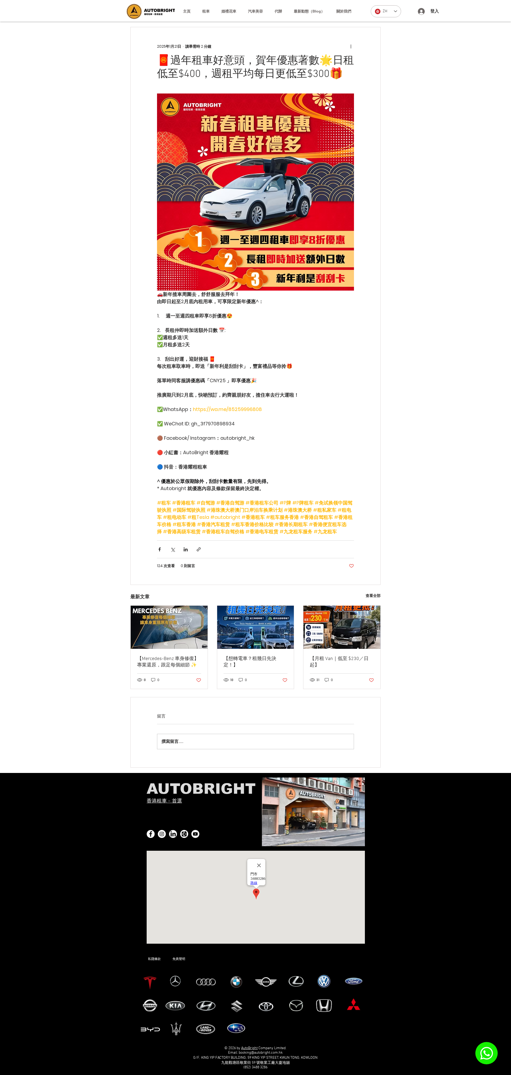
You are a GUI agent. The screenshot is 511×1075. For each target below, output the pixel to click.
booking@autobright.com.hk (261, 1052)
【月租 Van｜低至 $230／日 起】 (339, 662)
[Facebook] (151, 834)
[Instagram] (162, 834)
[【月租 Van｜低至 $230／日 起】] (341, 627)
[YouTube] (195, 834)
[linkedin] (173, 834)
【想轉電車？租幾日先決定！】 (250, 662)
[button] (206, 11)
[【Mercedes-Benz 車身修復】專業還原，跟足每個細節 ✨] (169, 627)
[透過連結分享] (198, 549)
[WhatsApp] (486, 1053)
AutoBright (249, 1048)
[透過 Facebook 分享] (159, 549)
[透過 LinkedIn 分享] (185, 549)
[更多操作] (351, 46)
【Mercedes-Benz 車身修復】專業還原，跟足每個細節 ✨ (168, 662)
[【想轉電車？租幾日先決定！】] (255, 627)
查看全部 (373, 595)
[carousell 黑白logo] (184, 834)
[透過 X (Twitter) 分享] (172, 549)
